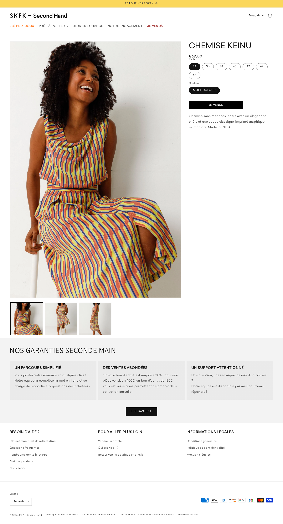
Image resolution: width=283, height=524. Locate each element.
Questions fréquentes (25, 448)
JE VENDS (216, 104)
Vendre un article (110, 441)
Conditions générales (202, 441)
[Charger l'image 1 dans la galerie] (27, 319)
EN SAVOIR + (141, 411)
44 (262, 66)
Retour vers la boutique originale (120, 454)
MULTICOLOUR (204, 90)
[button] (53, 26)
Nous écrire (18, 468)
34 (194, 66)
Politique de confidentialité (206, 448)
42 (248, 66)
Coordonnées (127, 515)
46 (194, 75)
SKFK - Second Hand (30, 515)
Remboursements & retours (28, 454)
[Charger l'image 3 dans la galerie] (95, 319)
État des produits (21, 461)
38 (221, 66)
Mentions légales (199, 454)
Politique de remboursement (98, 515)
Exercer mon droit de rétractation (33, 441)
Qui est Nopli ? (108, 448)
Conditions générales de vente (156, 515)
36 (208, 66)
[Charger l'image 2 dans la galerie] (61, 319)
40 (235, 66)
